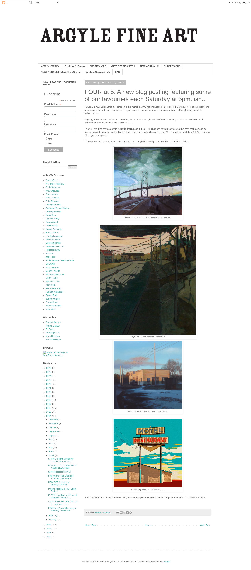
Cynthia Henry (52, 219)
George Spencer (53, 243)
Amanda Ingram (53, 322)
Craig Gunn (51, 215)
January (53, 519)
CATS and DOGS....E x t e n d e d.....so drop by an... (62, 502)
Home (148, 525)
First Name (50, 114)
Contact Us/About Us (97, 72)
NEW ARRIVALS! (149, 66)
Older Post (205, 525)
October (53, 427)
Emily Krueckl (52, 232)
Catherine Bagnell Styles (57, 208)
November (54, 423)
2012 (49, 528)
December (54, 419)
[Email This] (117, 512)
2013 (49, 525)
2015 (49, 412)
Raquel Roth (52, 295)
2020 (49, 392)
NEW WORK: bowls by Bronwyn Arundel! (58, 483)
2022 (49, 384)
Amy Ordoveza (52, 191)
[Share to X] (124, 512)
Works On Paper (53, 339)
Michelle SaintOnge (55, 274)
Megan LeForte (53, 271)
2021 (49, 388)
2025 (49, 372)
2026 (49, 368)
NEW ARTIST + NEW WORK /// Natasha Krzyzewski (62, 466)
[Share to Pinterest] (130, 512)
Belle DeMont (52, 201)
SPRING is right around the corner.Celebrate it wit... (60, 460)
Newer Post (90, 525)
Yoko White (51, 309)
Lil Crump (50, 264)
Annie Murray (52, 194)
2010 (49, 536)
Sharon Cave (52, 302)
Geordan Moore (53, 239)
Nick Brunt (50, 285)
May (51, 447)
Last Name (50, 124)
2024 (49, 376)
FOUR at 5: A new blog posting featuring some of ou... (62, 509)
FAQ (117, 72)
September (54, 431)
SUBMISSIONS (172, 66)
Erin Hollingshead (54, 236)
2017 (49, 404)
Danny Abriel (52, 222)
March (52, 455)
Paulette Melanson (54, 292)
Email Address (53, 104)
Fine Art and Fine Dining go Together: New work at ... (61, 477)
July (51, 439)
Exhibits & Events (75, 66)
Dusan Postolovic (54, 229)
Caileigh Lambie (53, 204)
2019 (49, 396)
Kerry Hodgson (53, 336)
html (50, 138)
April (51, 451)
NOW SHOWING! (50, 66)
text (50, 143)
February (53, 515)
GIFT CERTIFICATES (123, 66)
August (52, 435)
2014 (49, 416)
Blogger (166, 562)
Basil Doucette (52, 197)
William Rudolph (53, 305)
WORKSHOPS (98, 66)
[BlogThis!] (121, 512)
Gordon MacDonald (55, 246)
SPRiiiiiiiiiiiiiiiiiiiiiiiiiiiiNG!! (59, 472)
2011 (49, 532)
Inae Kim (50, 253)
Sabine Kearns (53, 299)
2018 (49, 400)
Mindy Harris (52, 278)
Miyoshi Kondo (53, 281)
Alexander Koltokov (55, 184)
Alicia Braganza (53, 187)
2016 (49, 408)
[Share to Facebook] (127, 512)
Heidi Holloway (53, 250)
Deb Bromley (52, 225)
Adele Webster (52, 180)
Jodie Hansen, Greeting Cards (60, 260)
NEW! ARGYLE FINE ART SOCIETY (60, 72)
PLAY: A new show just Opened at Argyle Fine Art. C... (62, 496)
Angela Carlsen (53, 326)
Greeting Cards (53, 332)
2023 (49, 380)
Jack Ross (50, 257)
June (51, 443)
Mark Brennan (52, 267)
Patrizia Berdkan (53, 288)
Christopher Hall (53, 212)
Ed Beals (50, 329)
